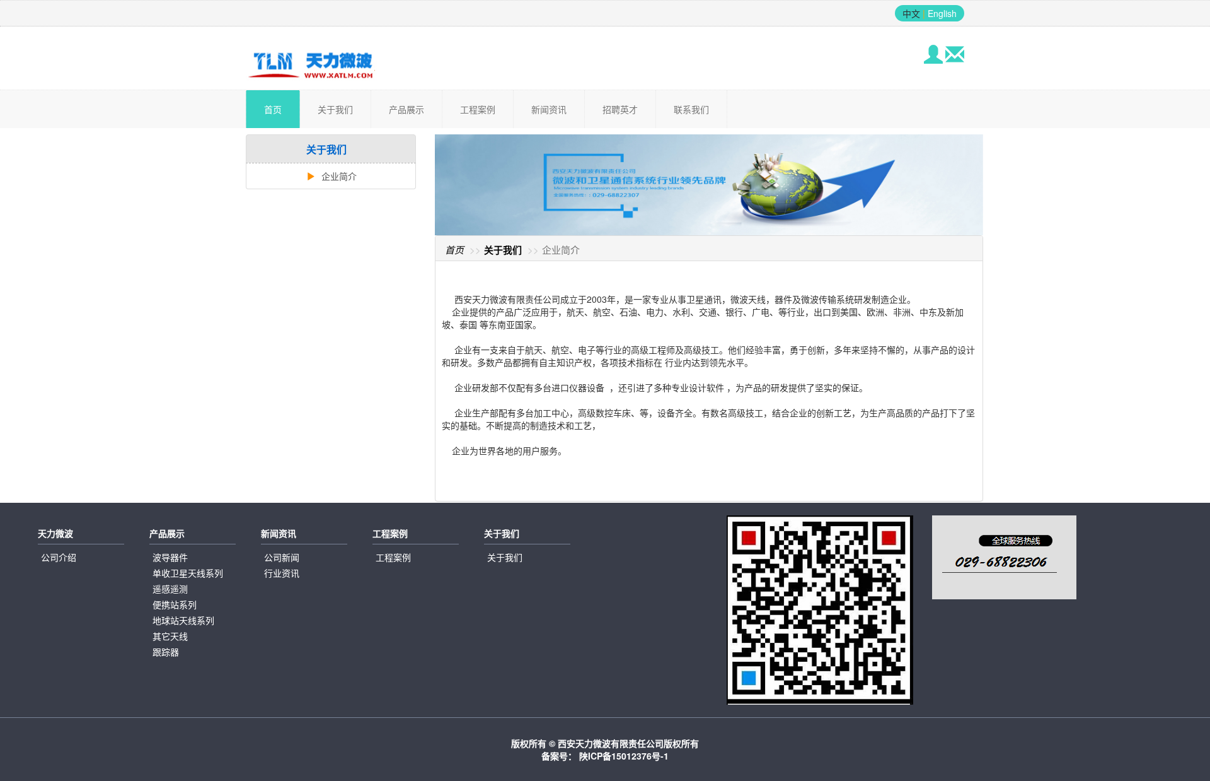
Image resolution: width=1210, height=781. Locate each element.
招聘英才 (620, 109)
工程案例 (477, 109)
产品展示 (406, 109)
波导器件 (170, 557)
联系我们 (691, 109)
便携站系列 (175, 604)
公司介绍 (58, 557)
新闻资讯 (549, 109)
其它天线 (170, 636)
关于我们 (335, 109)
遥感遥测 (170, 588)
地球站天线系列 (183, 620)
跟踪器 (166, 651)
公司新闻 (281, 557)
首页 (273, 109)
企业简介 (338, 176)
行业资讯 (281, 573)
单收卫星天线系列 (188, 573)
